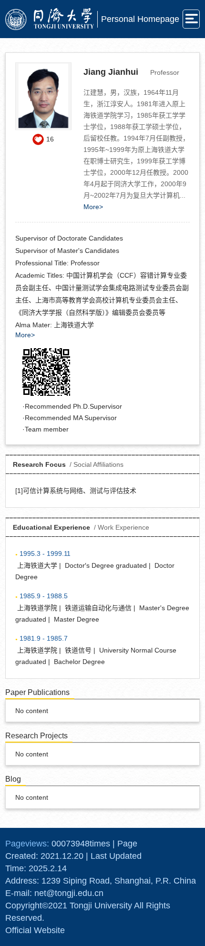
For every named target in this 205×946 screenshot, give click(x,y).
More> (93, 207)
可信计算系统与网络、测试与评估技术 (79, 490)
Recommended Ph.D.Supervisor (73, 406)
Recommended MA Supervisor (71, 418)
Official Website (35, 930)
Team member (47, 429)
